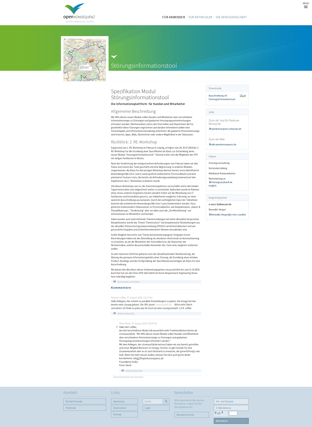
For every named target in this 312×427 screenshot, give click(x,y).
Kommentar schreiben (128, 281)
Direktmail (70, 407)
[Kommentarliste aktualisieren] (134, 288)
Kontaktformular (73, 401)
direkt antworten (125, 313)
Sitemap (117, 414)
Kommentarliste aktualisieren (128, 377)
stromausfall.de (164, 304)
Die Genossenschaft (231, 17)
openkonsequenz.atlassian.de (226, 128)
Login (147, 407)
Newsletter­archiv (185, 414)
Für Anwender (173, 17)
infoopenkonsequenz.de (148, 358)
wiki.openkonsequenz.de (223, 144)
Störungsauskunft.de (221, 182)
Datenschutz (119, 407)
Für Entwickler (200, 17)
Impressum (118, 401)
